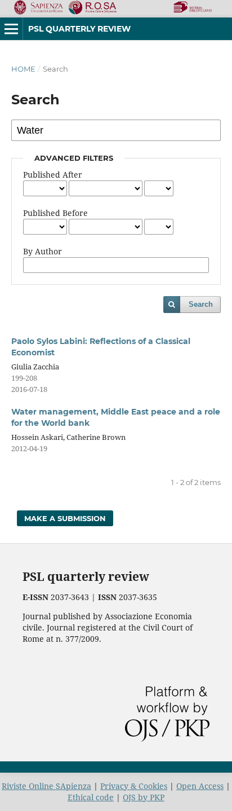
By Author (42, 251)
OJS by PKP (143, 797)
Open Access (200, 786)
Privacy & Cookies (133, 786)
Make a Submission (65, 518)
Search (201, 304)
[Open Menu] (11, 28)
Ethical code (91, 797)
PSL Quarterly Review (79, 29)
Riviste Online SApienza (46, 786)
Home (23, 68)
